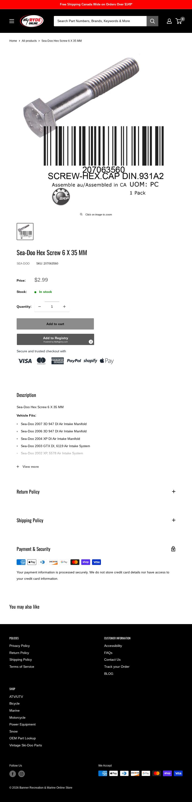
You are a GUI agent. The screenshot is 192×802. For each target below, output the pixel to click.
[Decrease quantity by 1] (39, 306)
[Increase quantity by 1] (64, 306)
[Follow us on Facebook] (12, 774)
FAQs (108, 653)
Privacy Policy (19, 646)
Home (13, 40)
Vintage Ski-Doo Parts (25, 745)
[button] (55, 339)
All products (29, 40)
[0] (179, 21)
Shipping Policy (20, 659)
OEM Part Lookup (22, 738)
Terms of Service (21, 666)
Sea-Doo (23, 263)
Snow (13, 731)
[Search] (152, 21)
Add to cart (55, 324)
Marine (14, 710)
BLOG (108, 673)
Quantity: (24, 306)
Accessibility (113, 646)
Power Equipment (22, 724)
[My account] (169, 21)
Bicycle (14, 703)
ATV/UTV (16, 696)
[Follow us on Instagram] (21, 774)
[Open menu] (11, 21)
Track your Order (116, 666)
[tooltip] (91, 342)
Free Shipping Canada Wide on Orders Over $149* (96, 4)
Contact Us (112, 659)
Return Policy (19, 653)
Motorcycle (17, 717)
